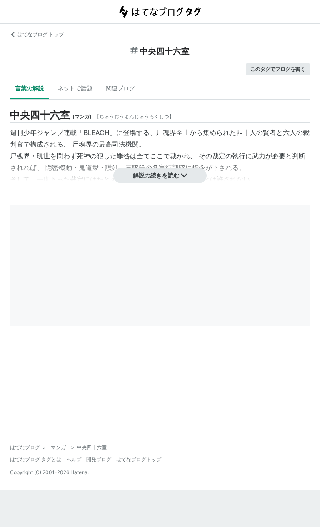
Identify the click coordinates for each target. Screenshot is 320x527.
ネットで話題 (75, 88)
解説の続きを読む (156, 175)
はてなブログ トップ (41, 34)
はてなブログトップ (138, 459)
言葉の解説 (29, 88)
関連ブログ (120, 88)
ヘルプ (73, 459)
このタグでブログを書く (277, 69)
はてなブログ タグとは (35, 459)
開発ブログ (98, 459)
